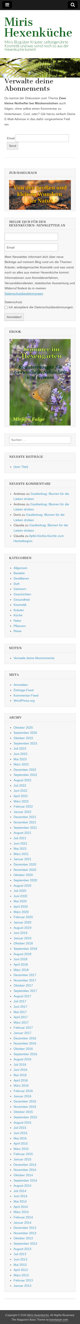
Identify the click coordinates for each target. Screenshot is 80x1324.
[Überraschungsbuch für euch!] (40, 382)
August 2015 (22, 1122)
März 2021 (21, 854)
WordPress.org (24, 700)
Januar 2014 (22, 1222)
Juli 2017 (20, 1001)
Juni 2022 (20, 790)
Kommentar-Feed (26, 695)
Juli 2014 (20, 1191)
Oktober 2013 (23, 1238)
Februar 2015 (23, 1154)
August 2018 (22, 954)
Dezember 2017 (25, 975)
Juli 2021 (20, 838)
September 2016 (25, 1054)
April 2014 (21, 1207)
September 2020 (25, 880)
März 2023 (21, 764)
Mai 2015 (20, 1138)
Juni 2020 (20, 896)
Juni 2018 (20, 959)
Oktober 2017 (23, 985)
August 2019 (22, 927)
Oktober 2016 (23, 1049)
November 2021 (25, 822)
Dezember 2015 (25, 1101)
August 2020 (22, 885)
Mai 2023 (20, 759)
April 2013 (21, 1270)
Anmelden (21, 685)
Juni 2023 (20, 754)
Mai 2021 (20, 848)
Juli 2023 (20, 748)
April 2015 (21, 1143)
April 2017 (21, 1017)
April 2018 (21, 964)
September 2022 (25, 775)
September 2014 (25, 1180)
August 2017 (22, 996)
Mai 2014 (20, 1201)
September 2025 (25, 732)
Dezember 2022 (25, 769)
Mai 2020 (20, 901)
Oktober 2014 (23, 1175)
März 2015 (21, 1149)
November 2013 (25, 1233)
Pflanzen (20, 626)
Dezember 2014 (25, 1164)
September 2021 (25, 827)
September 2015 (25, 1117)
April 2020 (21, 906)
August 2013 (22, 1249)
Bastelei (19, 573)
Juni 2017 (20, 1006)
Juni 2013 (20, 1259)
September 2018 (25, 948)
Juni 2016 (20, 1069)
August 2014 (22, 1185)
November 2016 (25, 1043)
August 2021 (22, 833)
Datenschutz (13, 302)
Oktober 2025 (23, 727)
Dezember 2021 (25, 817)
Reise (18, 631)
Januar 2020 (22, 922)
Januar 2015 (22, 1159)
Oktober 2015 (23, 1112)
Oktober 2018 (23, 943)
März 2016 (21, 1085)
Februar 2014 (23, 1217)
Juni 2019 (20, 933)
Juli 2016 (20, 1064)
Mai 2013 (20, 1264)
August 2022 (22, 780)
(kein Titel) (21, 467)
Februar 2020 (23, 917)
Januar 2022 (22, 812)
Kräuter (19, 610)
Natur (17, 620)
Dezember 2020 (25, 864)
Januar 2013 (22, 1285)
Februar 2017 (23, 1027)
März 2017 (21, 1022)
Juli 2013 (20, 1254)
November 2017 (25, 980)
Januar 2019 (22, 938)
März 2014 (21, 1212)
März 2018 (21, 970)
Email (11, 138)
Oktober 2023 (23, 738)
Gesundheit (22, 599)
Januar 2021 (22, 859)
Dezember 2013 (25, 1227)
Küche (18, 615)
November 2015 (25, 1106)
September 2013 (25, 1243)
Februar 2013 (23, 1280)
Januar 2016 (22, 1096)
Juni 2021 (20, 843)
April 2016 (21, 1080)
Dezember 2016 (25, 1038)
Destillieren (21, 578)
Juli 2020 (20, 890)
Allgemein (20, 568)
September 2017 (25, 991)
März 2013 (21, 1275)
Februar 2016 (23, 1091)
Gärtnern (20, 589)
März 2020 (21, 912)
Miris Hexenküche (38, 27)
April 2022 (21, 796)
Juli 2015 (20, 1127)
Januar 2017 (22, 1033)
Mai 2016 (20, 1075)
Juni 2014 (20, 1196)
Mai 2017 (20, 1012)
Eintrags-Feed (24, 690)
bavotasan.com (59, 1319)
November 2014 (25, 1170)
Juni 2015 (20, 1133)
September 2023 (25, 743)
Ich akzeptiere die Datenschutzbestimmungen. (41, 307)
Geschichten (22, 594)
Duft (16, 584)
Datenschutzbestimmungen (24, 293)
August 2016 (22, 1059)
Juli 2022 (20, 785)
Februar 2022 (23, 806)
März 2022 (21, 801)
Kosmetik (20, 604)
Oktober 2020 (23, 875)
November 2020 (25, 870)
